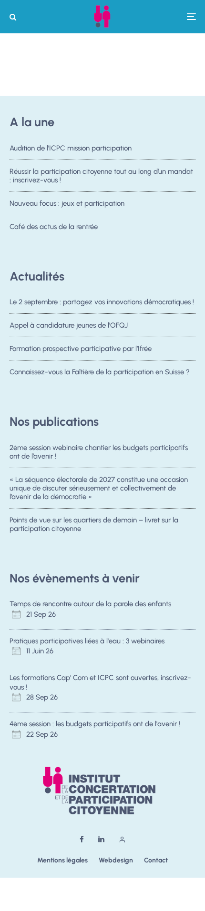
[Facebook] (81, 839)
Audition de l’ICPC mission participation (71, 148)
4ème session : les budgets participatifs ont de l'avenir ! (95, 724)
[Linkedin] (101, 839)
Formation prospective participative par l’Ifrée (81, 348)
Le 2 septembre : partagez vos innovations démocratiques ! (102, 302)
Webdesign (116, 860)
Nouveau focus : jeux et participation (67, 203)
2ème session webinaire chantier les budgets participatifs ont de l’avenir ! (99, 452)
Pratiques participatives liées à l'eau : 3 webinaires (87, 641)
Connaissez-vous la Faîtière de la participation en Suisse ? (100, 372)
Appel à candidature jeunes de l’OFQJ (69, 325)
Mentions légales (62, 860)
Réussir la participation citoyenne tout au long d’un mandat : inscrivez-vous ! (101, 175)
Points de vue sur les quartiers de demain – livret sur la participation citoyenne (94, 524)
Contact (156, 860)
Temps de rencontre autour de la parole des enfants (90, 604)
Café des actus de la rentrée (54, 226)
